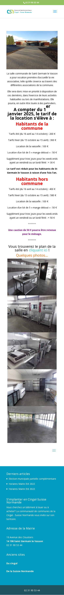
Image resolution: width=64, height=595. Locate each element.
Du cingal (11, 563)
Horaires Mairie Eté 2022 (22, 483)
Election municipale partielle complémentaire (32, 478)
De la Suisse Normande (20, 571)
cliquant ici (38, 249)
